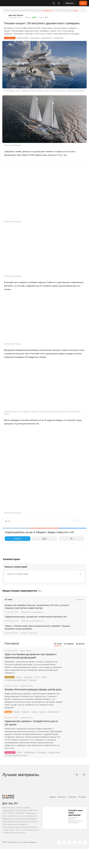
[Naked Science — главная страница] (14, 3)
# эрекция (32, 680)
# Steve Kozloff (22, 38)
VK (71, 539)
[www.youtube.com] (69, 842)
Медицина (9, 677)
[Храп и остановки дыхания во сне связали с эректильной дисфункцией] (74, 663)
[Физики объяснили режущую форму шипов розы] (74, 698)
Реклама (82, 797)
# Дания (16, 712)
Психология (10, 752)
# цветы (34, 712)
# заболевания (29, 752)
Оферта (52, 797)
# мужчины (28, 677)
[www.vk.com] (64, 842)
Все (40, 591)
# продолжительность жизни (16, 755)
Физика (8, 712)
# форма (25, 712)
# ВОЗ (19, 752)
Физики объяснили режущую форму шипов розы (33, 689)
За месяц (80, 644)
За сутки (58, 644)
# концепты (34, 38)
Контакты (62, 797)
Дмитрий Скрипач (16, 15)
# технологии (46, 38)
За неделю (69, 644)
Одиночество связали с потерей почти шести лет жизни (31, 723)
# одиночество (54, 752)
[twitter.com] (59, 842)
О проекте (72, 797)
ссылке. (75, 10)
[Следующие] (84, 774)
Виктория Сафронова (29, 633)
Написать (69, 3)
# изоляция (42, 752)
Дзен (44, 539)
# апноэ (19, 677)
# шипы (42, 712)
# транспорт (58, 38)
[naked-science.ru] (85, 842)
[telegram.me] (80, 842)
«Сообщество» (48, 10)
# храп (43, 677)
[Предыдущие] (77, 774)
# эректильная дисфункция (16, 680)
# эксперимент (53, 712)
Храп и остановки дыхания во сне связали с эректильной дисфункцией (31, 656)
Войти (83, 3)
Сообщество (9, 38)
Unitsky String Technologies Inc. (32, 612)
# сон (37, 677)
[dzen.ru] (74, 842)
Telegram (17, 539)
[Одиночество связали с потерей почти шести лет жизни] (74, 730)
